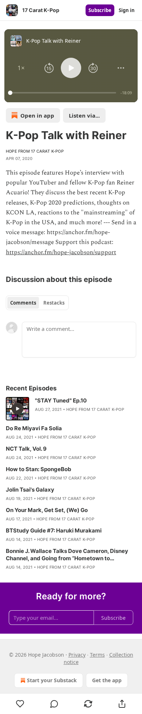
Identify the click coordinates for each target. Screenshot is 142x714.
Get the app (107, 680)
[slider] (63, 92)
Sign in (127, 10)
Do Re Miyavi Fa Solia (34, 428)
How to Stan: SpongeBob (38, 469)
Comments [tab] (23, 302)
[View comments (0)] (54, 703)
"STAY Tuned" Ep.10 (61, 400)
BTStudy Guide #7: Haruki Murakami (54, 530)
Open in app (37, 115)
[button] (21, 68)
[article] (71, 408)
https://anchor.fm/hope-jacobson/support (61, 252)
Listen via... (84, 115)
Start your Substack (52, 680)
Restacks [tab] (53, 302)
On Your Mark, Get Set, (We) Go (47, 510)
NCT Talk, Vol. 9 (26, 448)
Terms (97, 654)
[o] (17, 409)
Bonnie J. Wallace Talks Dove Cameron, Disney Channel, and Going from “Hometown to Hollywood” (67, 554)
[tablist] (37, 302)
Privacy (77, 654)
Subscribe (99, 10)
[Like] (20, 703)
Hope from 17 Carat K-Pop (35, 151)
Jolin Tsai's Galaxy (30, 489)
